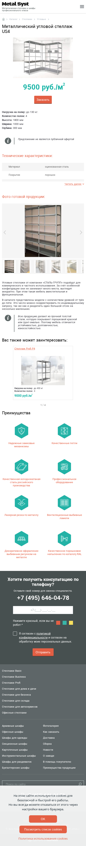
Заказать (43, 100)
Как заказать (51, 731)
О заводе (48, 755)
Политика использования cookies (43, 838)
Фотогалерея (51, 725)
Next (80, 232)
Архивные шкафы (13, 725)
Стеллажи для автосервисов (19, 706)
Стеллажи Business (14, 676)
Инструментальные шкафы (19, 755)
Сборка (47, 743)
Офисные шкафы (12, 731)
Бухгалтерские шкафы (15, 767)
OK (43, 819)
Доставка (49, 737)
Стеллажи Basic (12, 670)
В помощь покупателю (57, 761)
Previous (6, 232)
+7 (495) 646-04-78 (43, 597)
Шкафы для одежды (14, 737)
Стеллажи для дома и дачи (19, 688)
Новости (48, 749)
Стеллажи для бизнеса (16, 694)
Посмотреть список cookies (43, 829)
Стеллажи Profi (11, 682)
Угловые (42, 19)
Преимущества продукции (59, 767)
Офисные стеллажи (14, 712)
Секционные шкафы (14, 743)
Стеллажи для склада (15, 700)
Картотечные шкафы (15, 749)
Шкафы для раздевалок (17, 761)
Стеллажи (27, 19)
